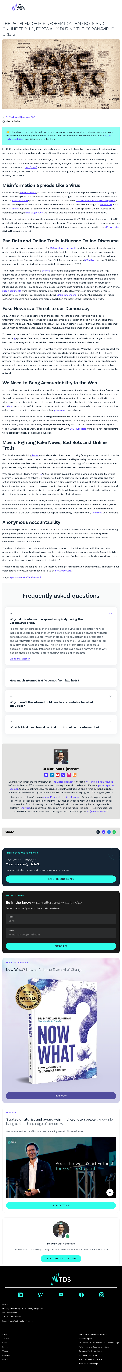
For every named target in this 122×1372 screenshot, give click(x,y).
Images (5, 1347)
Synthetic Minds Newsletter (90, 1351)
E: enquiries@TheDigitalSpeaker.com (17, 1321)
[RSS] (74, 775)
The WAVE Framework (88, 1355)
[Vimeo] (63, 775)
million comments (12, 290)
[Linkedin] (52, 775)
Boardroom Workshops (88, 1363)
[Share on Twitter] (103, 832)
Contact (5, 1359)
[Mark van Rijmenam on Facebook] (81, 1294)
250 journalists (78, 428)
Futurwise (25, 807)
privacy (10, 406)
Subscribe (61, 946)
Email (11, 930)
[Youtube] (58, 775)
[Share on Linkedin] (98, 832)
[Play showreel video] (61, 1167)
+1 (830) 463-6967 (97, 811)
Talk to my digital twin (61, 1258)
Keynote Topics (85, 1338)
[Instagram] (69, 775)
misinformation (28, 192)
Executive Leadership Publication (93, 1334)
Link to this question (20, 658)
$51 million (89, 260)
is (41, 473)
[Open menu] (4, 7)
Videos (5, 1351)
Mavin (35, 455)
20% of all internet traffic (63, 248)
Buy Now (61, 1095)
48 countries (112, 227)
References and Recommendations (94, 1347)
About (5, 1334)
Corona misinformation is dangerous (95, 200)
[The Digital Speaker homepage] (18, 7)
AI (15, 338)
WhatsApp (106, 204)
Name (12, 916)
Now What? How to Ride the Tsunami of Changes (99, 1343)
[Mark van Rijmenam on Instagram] (101, 1294)
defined (46, 270)
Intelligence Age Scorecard (90, 1359)
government (60, 410)
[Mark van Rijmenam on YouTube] (61, 1294)
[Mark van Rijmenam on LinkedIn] (20, 1294)
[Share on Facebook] (109, 832)
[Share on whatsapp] (114, 832)
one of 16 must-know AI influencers (61, 797)
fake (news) (31, 167)
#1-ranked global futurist (99, 781)
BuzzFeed (14, 208)
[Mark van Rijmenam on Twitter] (40, 1294)
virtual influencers (66, 294)
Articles (5, 1338)
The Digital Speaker (62, 781)
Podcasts (6, 1355)
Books (4, 1343)
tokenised (97, 512)
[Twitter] (46, 775)
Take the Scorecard (61, 879)
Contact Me (61, 1205)
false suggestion (34, 212)
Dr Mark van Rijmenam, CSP (20, 117)
